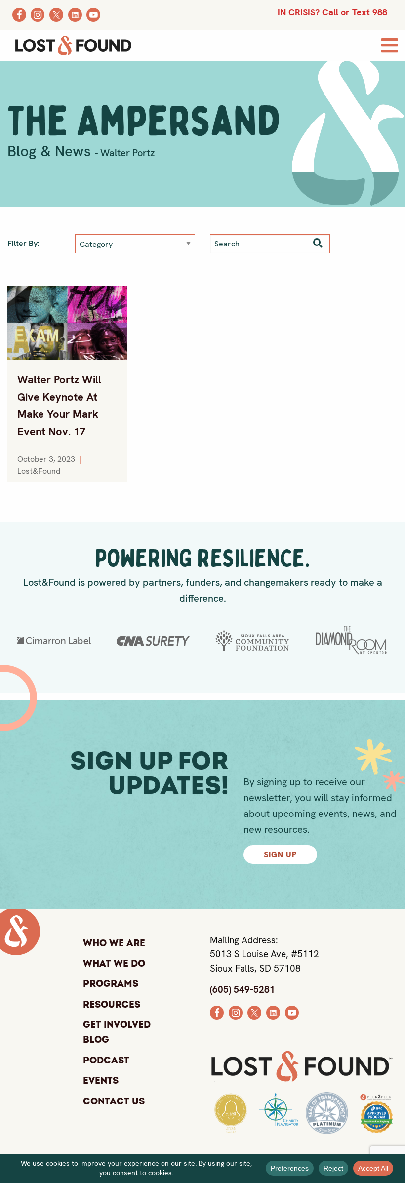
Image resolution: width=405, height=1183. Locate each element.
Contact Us (114, 1101)
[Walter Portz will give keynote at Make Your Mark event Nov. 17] (67, 323)
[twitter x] (254, 1012)
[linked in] (273, 1012)
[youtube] (292, 1012)
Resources (111, 1005)
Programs (110, 984)
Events (101, 1081)
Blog (96, 1040)
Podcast (106, 1060)
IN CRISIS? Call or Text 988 (332, 12)
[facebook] (217, 1012)
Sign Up (280, 854)
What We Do (114, 964)
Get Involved (117, 1025)
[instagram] (236, 1012)
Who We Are (114, 943)
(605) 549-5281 (242, 989)
